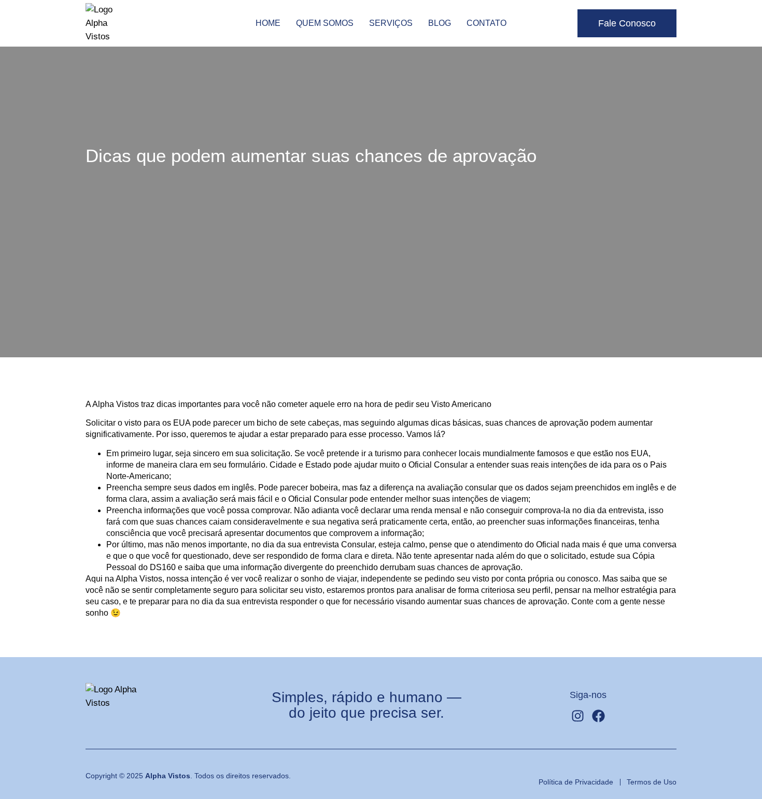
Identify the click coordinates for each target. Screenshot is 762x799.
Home (268, 23)
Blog (439, 23)
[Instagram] (577, 715)
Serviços (391, 23)
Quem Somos (325, 23)
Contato (486, 23)
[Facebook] (598, 715)
